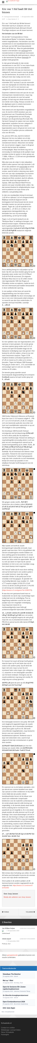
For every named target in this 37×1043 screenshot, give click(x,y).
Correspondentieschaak (11, 17)
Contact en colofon (8, 1028)
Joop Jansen (12, 19)
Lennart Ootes (15, 1030)
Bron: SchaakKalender (8, 1012)
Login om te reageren (27, 928)
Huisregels (5, 1034)
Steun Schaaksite (7, 1032)
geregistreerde (12, 955)
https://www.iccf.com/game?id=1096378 (17, 590)
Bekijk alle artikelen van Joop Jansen (17, 897)
